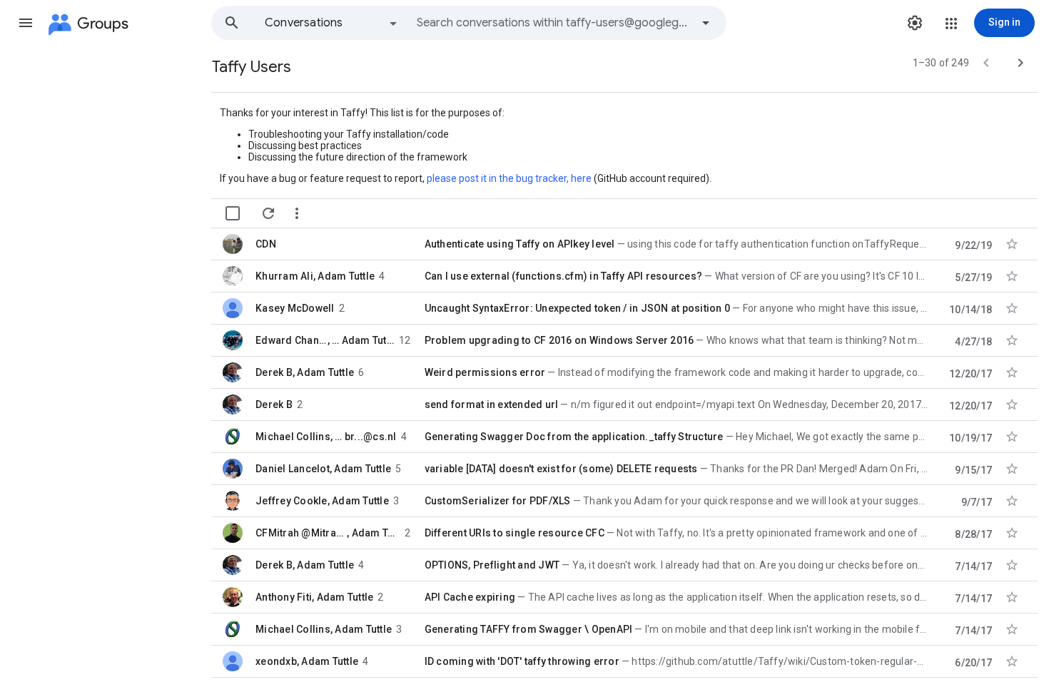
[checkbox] (232, 213)
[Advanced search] (706, 22)
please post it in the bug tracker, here (509, 178)
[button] (26, 23)
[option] (331, 22)
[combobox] (553, 22)
